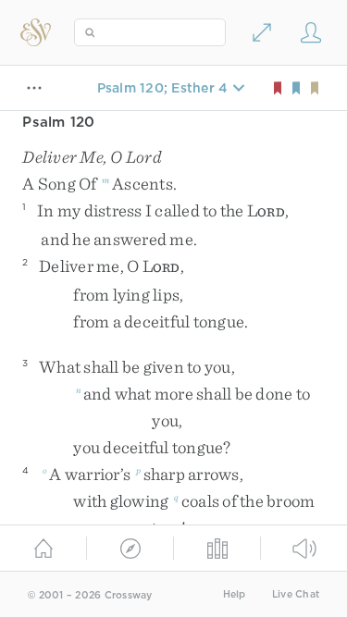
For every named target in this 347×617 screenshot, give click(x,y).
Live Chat (295, 594)
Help (234, 594)
